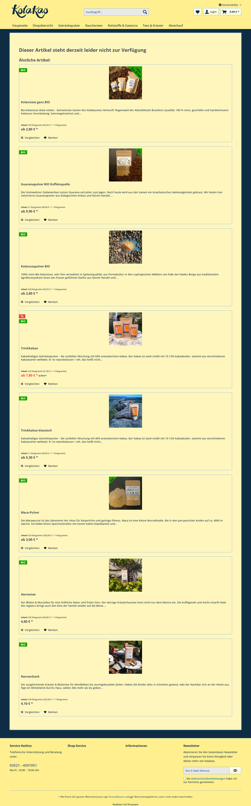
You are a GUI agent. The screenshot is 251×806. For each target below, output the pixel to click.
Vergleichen (32, 137)
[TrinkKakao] (125, 329)
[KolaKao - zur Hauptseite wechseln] (30, 11)
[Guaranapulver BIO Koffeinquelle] (125, 164)
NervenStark (30, 677)
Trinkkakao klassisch (36, 430)
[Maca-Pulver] (125, 493)
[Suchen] (145, 12)
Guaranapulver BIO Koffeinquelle (45, 184)
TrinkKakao (29, 348)
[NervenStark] (125, 657)
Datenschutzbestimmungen (208, 778)
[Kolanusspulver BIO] (125, 247)
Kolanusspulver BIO (35, 266)
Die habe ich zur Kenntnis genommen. (210, 780)
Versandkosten (117, 796)
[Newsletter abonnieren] (235, 770)
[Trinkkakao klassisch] (125, 411)
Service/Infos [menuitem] (230, 5)
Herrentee (28, 594)
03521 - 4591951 (23, 765)
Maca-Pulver (30, 512)
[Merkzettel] (198, 12)
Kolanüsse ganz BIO (35, 102)
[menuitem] (116, 12)
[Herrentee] (125, 575)
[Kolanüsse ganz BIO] (125, 82)
